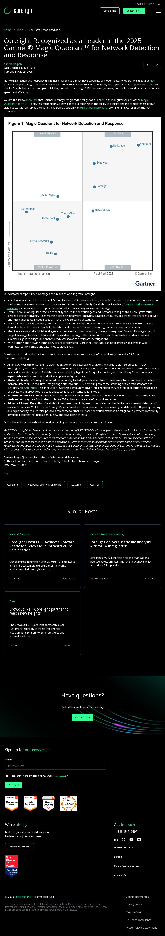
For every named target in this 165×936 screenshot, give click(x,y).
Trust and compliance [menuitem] (138, 920)
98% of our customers (93, 107)
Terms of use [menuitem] (133, 912)
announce (31, 100)
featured (76, 484)
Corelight (12, 484)
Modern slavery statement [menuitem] (141, 927)
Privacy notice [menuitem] (134, 904)
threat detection (86, 331)
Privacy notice (59, 776)
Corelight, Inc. (23, 897)
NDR (152, 80)
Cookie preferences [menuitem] (137, 897)
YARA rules (30, 388)
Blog (20, 30)
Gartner (94, 484)
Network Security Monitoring (44, 484)
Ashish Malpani (13, 64)
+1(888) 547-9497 (145, 4)
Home (7, 30)
